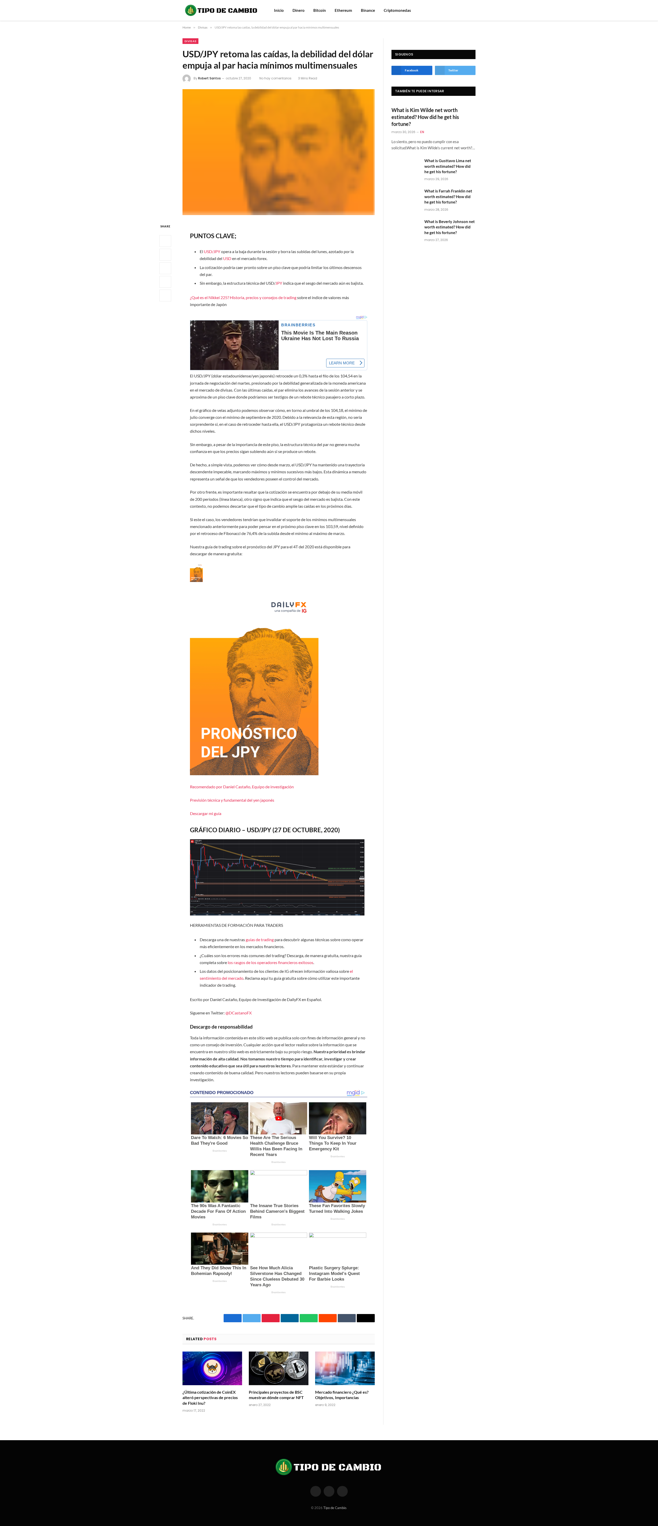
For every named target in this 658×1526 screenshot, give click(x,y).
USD (227, 258)
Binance (368, 10)
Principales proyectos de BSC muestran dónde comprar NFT (276, 1395)
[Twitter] (165, 255)
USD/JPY (212, 251)
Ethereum (343, 10)
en (422, 132)
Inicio (279, 10)
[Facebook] (165, 241)
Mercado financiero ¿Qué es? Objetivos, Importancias (342, 1395)
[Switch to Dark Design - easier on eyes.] (473, 10)
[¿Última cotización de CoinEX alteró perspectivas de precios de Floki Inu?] (212, 1368)
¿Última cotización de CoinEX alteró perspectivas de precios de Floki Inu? (210, 1398)
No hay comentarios (275, 78)
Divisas (190, 41)
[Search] (466, 10)
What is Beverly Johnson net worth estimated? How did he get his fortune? (449, 227)
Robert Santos (209, 78)
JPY (278, 283)
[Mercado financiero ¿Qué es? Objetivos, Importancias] (345, 1368)
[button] (278, 690)
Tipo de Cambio (334, 1508)
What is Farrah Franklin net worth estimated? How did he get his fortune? (448, 196)
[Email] (165, 295)
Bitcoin (319, 10)
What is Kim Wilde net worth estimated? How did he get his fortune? (425, 117)
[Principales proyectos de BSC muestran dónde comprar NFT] (278, 1368)
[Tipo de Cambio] (221, 10)
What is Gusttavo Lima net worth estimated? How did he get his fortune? (447, 166)
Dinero (299, 10)
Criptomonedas (397, 10)
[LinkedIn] (165, 268)
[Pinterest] (165, 282)
